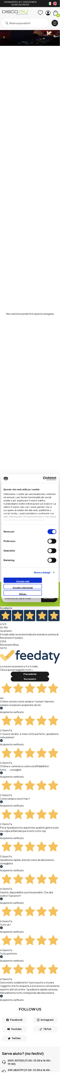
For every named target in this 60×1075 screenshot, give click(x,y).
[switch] (52, 541)
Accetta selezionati (23, 587)
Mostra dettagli (42, 572)
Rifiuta (22, 594)
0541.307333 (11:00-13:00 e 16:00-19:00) (29, 1062)
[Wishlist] (40, 12)
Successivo (30, 679)
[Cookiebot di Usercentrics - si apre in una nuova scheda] (43, 479)
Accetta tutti (22, 581)
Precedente (30, 674)
